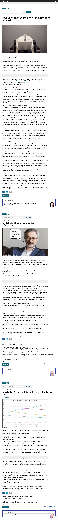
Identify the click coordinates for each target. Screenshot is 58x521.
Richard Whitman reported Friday (18, 270)
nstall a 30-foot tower (37, 466)
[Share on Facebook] (3, 192)
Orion (44, 296)
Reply (3, 361)
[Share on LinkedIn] (7, 192)
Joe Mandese (6, 225)
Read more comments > (49, 363)
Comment (5, 195)
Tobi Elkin (6, 23)
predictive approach (19, 80)
